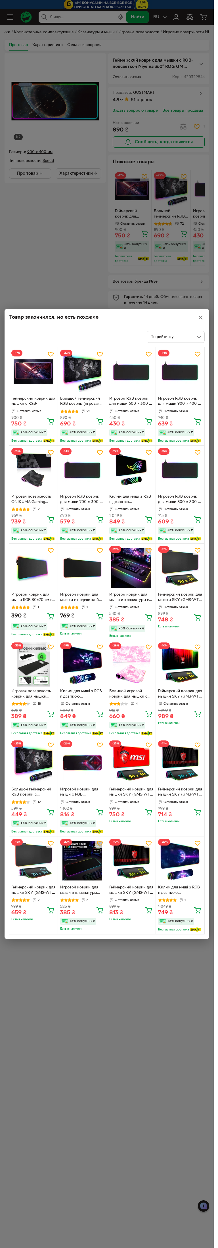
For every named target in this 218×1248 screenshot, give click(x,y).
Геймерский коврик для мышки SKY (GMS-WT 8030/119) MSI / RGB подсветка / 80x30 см (131, 891)
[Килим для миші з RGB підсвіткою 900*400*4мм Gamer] (82, 664)
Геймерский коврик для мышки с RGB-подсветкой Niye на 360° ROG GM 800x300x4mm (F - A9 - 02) (33, 402)
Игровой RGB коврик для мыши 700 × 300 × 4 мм (81, 500)
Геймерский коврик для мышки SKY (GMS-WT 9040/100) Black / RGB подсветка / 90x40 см (180, 598)
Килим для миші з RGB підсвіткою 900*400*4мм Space (179, 891)
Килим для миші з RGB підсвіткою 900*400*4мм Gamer (81, 694)
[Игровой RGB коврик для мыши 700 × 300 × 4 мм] (82, 470)
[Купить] (50, 421)
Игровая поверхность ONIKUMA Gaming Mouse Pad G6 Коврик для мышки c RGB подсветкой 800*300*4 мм (32, 500)
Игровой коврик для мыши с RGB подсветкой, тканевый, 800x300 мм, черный (81, 793)
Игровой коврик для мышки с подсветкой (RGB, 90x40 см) (79, 598)
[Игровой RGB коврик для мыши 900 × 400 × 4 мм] (180, 372)
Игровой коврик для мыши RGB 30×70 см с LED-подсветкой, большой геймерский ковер (31, 598)
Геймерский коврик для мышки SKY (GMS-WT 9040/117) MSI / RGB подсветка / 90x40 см (131, 793)
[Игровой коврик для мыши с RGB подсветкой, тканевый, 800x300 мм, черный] (82, 762)
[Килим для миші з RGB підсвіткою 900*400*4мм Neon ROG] (131, 470)
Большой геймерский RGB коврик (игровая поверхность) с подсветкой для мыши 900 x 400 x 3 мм (80, 402)
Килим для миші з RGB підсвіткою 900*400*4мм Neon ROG (130, 500)
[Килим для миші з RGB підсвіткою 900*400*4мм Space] (180, 861)
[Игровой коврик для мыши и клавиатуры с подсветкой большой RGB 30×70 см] (131, 568)
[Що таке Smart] (48, 441)
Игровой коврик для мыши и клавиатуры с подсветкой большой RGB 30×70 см (129, 598)
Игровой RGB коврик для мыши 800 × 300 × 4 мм (179, 500)
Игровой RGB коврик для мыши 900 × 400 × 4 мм (179, 402)
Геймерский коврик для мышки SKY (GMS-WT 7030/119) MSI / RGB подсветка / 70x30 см (180, 793)
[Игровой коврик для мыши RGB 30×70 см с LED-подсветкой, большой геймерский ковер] (33, 568)
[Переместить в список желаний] (50, 354)
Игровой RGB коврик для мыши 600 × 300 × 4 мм (130, 402)
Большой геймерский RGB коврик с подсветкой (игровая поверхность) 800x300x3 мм (31, 793)
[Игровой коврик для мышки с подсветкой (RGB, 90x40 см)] (82, 568)
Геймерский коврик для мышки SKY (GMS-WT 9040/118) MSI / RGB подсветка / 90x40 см (180, 694)
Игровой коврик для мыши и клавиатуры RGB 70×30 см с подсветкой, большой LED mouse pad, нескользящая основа (80, 891)
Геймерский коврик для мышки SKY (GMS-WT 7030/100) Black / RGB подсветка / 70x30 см (33, 891)
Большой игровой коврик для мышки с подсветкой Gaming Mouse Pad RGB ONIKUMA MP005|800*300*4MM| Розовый (130, 694)
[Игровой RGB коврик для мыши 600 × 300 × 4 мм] (131, 372)
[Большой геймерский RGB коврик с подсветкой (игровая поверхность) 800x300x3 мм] (33, 762)
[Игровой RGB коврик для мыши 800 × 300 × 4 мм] (180, 470)
